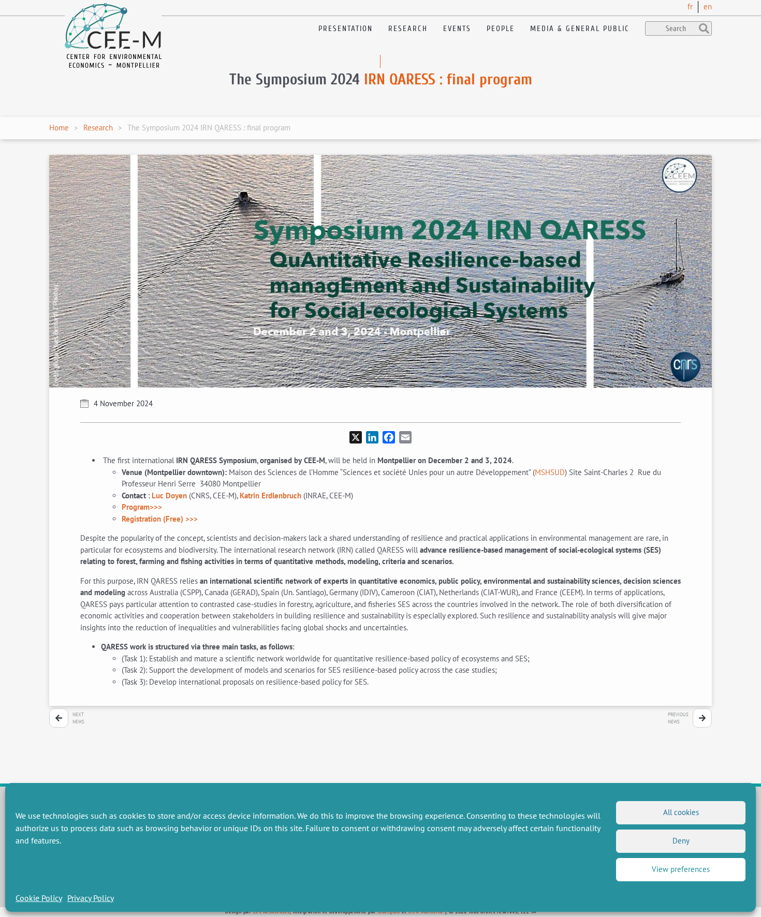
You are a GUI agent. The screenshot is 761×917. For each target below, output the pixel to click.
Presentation (345, 28)
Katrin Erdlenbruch (270, 495)
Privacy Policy (90, 898)
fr (690, 6)
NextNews (78, 718)
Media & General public (580, 28)
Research (408, 28)
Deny (681, 841)
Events (457, 28)
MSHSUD (550, 472)
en (708, 6)
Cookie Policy (39, 898)
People (501, 28)
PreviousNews (678, 718)
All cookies (681, 812)
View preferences (681, 869)
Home (59, 127)
